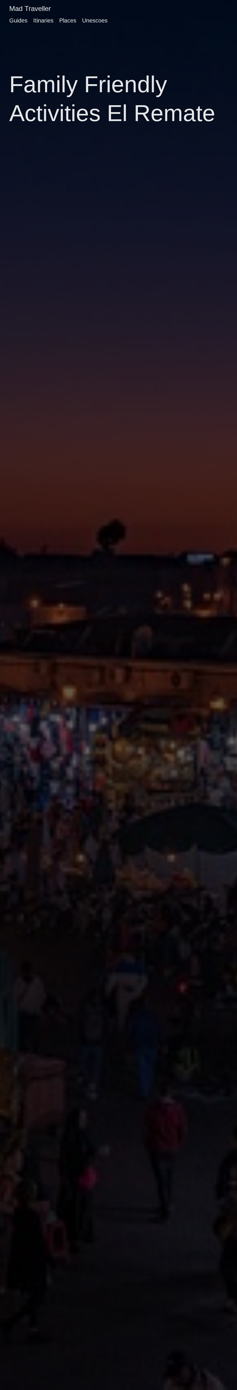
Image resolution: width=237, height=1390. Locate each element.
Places (67, 20)
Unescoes (95, 20)
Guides (18, 20)
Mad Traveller (30, 8)
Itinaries (43, 20)
